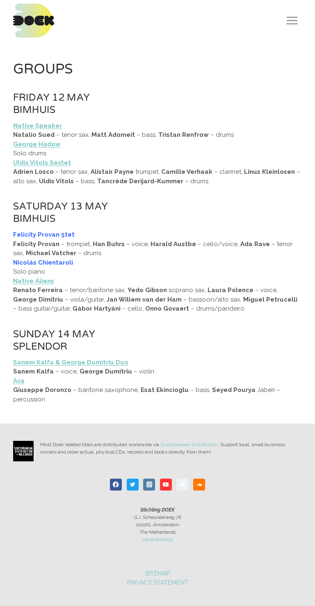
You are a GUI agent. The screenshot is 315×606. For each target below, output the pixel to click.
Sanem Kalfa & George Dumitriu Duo (70, 362)
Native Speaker (37, 125)
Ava (19, 381)
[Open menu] (292, 20)
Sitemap (157, 573)
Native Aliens (33, 281)
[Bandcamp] (182, 485)
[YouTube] (166, 485)
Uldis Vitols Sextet (42, 162)
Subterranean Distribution (189, 444)
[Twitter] (133, 485)
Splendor (40, 347)
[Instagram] (149, 485)
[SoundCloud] (199, 485)
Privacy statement (157, 582)
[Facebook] (116, 485)
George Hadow (37, 144)
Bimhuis (34, 110)
